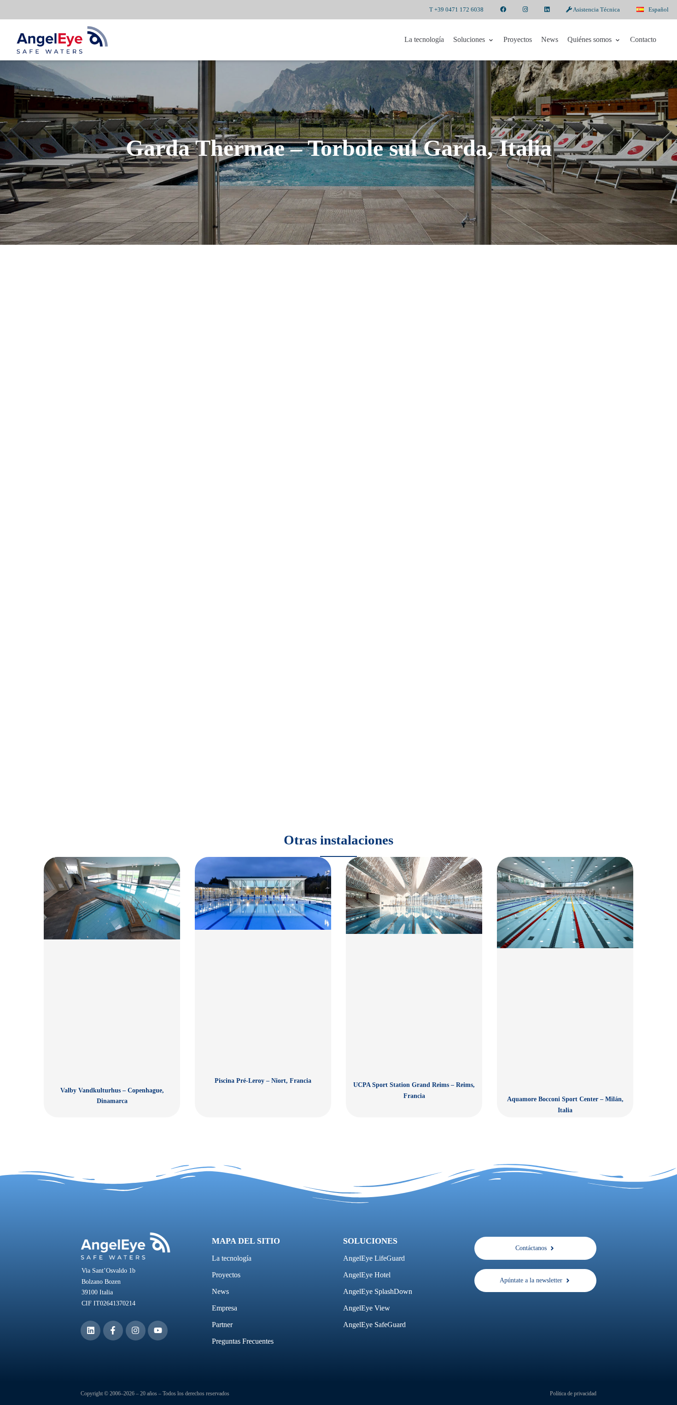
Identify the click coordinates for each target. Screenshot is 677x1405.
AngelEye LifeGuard (374, 1258)
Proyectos (517, 39)
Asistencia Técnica (596, 9)
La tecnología (424, 39)
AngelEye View (366, 1308)
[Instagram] (136, 1330)
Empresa (224, 1308)
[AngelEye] (62, 40)
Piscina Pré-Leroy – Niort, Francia (263, 1080)
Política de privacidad (573, 1393)
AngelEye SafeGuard (374, 1324)
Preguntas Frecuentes (243, 1341)
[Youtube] (158, 1330)
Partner (222, 1324)
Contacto (643, 39)
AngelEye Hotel (367, 1275)
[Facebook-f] (113, 1330)
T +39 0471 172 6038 (456, 9)
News (549, 39)
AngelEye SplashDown (377, 1291)
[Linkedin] (90, 1330)
